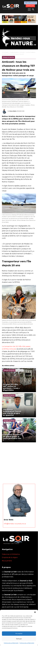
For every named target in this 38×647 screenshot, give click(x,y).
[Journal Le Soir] (11, 6)
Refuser (19, 639)
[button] (35, 612)
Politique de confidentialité (11, 643)
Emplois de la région (10, 557)
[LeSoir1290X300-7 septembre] (19, 19)
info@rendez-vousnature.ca (15, 524)
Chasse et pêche (14, 52)
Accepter (18, 633)
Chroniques (5, 52)
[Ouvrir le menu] (29, 9)
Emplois (30, 6)
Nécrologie (30, 3)
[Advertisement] (19, 462)
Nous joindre (7, 561)
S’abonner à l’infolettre (11, 554)
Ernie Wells (13, 111)
